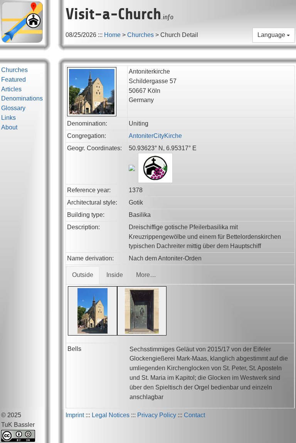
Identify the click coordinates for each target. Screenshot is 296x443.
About (9, 127)
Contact (194, 415)
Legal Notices (111, 415)
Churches (140, 35)
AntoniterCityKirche (155, 136)
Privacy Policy (156, 415)
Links (8, 117)
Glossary (13, 108)
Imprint (75, 415)
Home (112, 35)
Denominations (22, 98)
